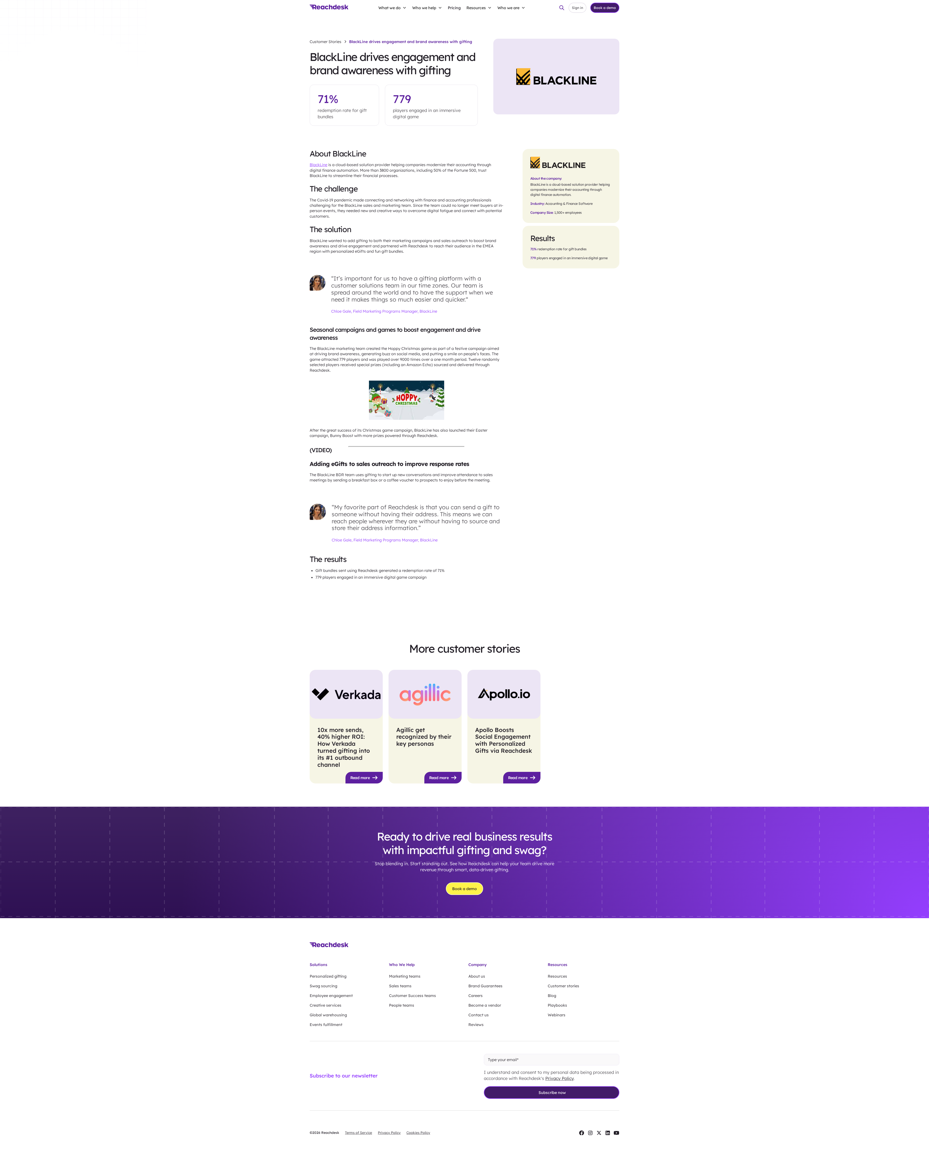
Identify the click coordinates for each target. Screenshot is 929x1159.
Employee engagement (331, 995)
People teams (401, 1005)
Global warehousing (328, 1014)
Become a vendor (484, 1005)
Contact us (478, 1014)
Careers (475, 995)
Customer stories (563, 985)
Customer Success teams (412, 995)
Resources (557, 976)
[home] (329, 8)
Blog (552, 995)
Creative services (325, 1005)
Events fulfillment (326, 1024)
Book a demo (605, 8)
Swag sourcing (323, 985)
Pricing (454, 7)
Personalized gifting (328, 976)
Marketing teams (404, 976)
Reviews (476, 1024)
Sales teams (400, 985)
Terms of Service (358, 1132)
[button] (392, 7)
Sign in (577, 8)
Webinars (556, 1014)
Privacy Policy (559, 1078)
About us (476, 976)
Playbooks (557, 1005)
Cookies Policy (418, 1132)
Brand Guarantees (485, 985)
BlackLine (318, 164)
